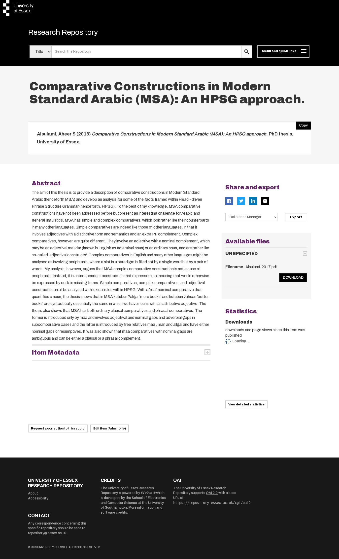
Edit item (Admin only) (109, 428)
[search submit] (246, 51)
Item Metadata (56, 352)
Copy (302, 124)
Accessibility (38, 498)
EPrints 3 (148, 493)
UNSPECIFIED (241, 253)
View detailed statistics (246, 404)
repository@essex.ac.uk (47, 533)
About (33, 493)
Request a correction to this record (58, 428)
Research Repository (63, 32)
